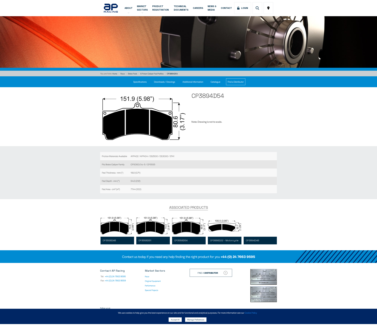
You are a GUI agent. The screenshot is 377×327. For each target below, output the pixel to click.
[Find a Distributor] (268, 8)
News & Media (212, 8)
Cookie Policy (251, 312)
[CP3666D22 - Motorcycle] (224, 226)
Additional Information (192, 81)
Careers (198, 8)
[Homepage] (110, 8)
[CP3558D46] (117, 226)
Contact (226, 8)
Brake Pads (132, 73)
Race (122, 73)
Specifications (140, 81)
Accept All (175, 319)
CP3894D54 (172, 73)
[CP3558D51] (153, 226)
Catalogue (215, 81)
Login (244, 8)
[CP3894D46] (260, 226)
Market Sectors (142, 8)
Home (114, 73)
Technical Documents (181, 8)
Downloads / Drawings (164, 81)
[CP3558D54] (188, 226)
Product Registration (160, 8)
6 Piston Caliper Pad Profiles (152, 73)
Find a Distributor (236, 81)
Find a (208, 272)
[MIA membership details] (263, 277)
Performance (150, 285)
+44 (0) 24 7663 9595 (238, 256)
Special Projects (151, 290)
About (129, 8)
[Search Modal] (257, 8)
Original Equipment (153, 281)
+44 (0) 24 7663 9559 (115, 280)
